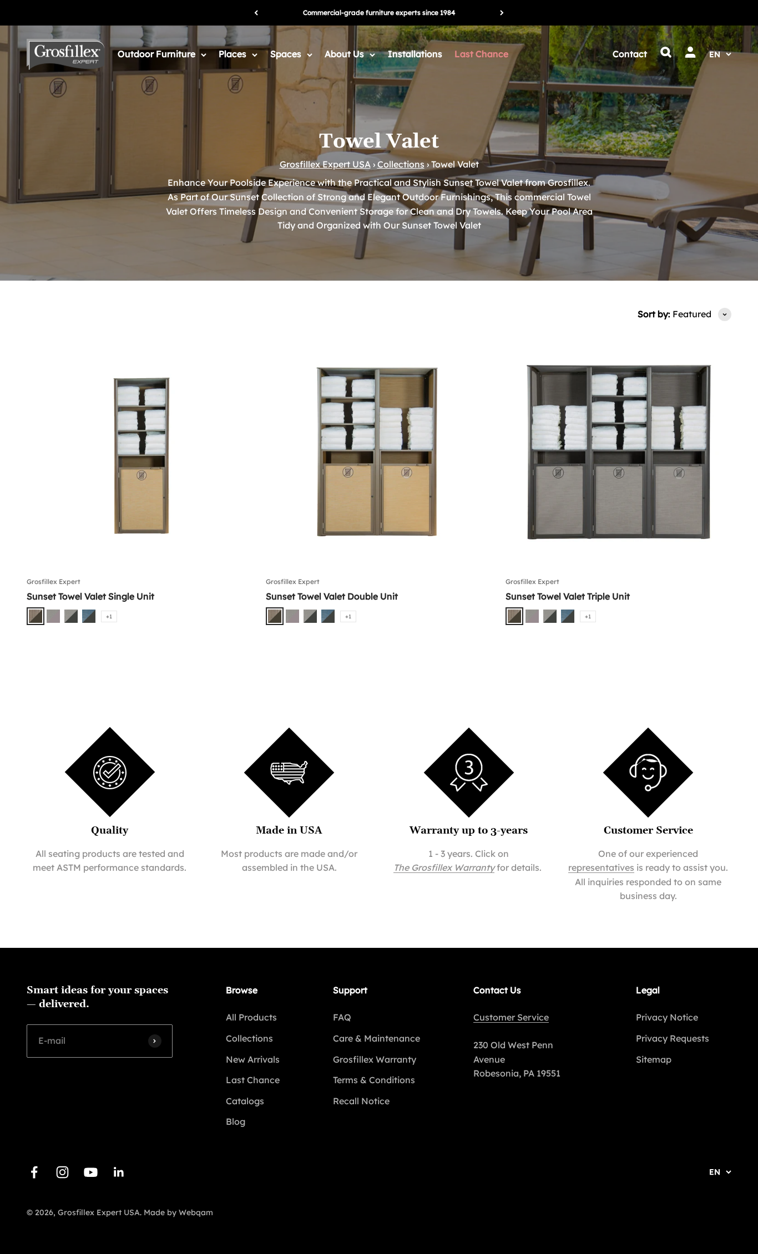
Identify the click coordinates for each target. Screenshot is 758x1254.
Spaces (285, 53)
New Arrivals (253, 1059)
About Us (344, 53)
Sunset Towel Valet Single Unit (90, 596)
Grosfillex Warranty (374, 1059)
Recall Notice (361, 1100)
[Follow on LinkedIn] (119, 1172)
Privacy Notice (667, 1017)
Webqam (196, 1212)
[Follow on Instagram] (62, 1172)
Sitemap (653, 1059)
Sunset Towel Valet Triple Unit (568, 596)
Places (232, 53)
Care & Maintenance (376, 1038)
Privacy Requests (672, 1038)
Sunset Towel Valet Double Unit (332, 596)
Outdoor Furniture (156, 53)
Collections (401, 164)
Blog (235, 1121)
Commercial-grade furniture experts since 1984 (379, 12)
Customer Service (511, 1017)
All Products (251, 1017)
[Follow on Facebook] (34, 1172)
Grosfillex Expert (53, 581)
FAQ (342, 1017)
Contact (630, 53)
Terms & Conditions (374, 1079)
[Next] (502, 13)
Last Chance (481, 53)
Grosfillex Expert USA (325, 164)
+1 (109, 616)
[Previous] (256, 13)
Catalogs (245, 1100)
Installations (415, 53)
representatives (601, 867)
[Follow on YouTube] (90, 1172)
